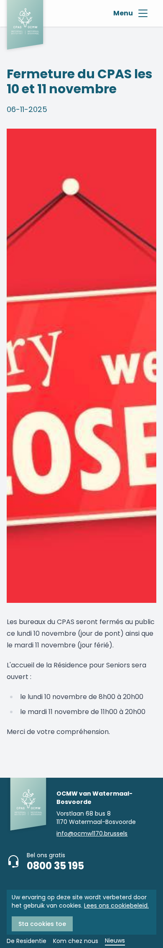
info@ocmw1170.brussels (91, 833)
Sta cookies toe (42, 924)
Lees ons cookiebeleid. (116, 905)
